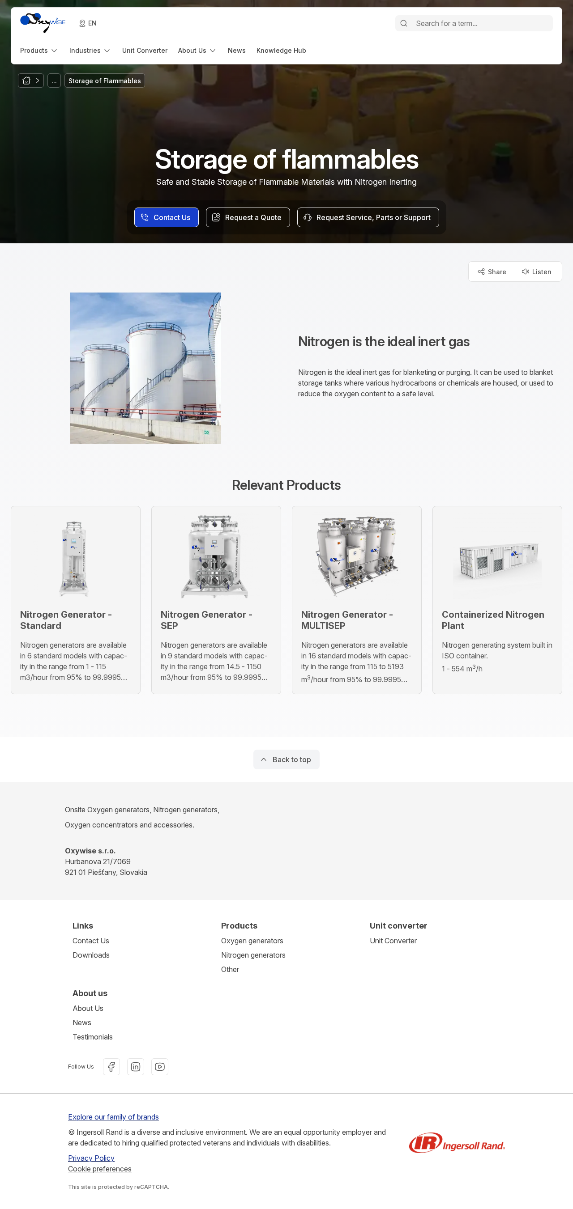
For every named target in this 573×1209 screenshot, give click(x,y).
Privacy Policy (91, 1158)
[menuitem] (39, 50)
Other (230, 969)
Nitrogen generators (253, 954)
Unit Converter (393, 940)
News (82, 1022)
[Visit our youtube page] (159, 1066)
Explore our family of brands (113, 1116)
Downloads (91, 954)
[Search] (404, 23)
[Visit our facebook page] (111, 1066)
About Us (88, 1008)
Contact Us (91, 940)
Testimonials (93, 1036)
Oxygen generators (252, 940)
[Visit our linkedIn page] (135, 1066)
